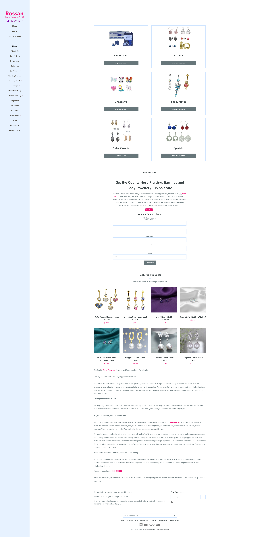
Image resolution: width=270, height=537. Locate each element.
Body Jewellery (15, 96)
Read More (149, 210)
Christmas (15, 66)
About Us (15, 51)
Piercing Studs (15, 81)
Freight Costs (14, 130)
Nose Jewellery (14, 91)
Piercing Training (14, 76)
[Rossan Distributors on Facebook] (172, 502)
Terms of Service (163, 520)
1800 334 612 (116, 471)
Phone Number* (150, 236)
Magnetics (15, 101)
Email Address (149, 219)
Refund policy (174, 520)
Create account (15, 36)
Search (123, 520)
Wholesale (14, 115)
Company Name (150, 245)
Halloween (14, 61)
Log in (14, 31)
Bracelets (15, 106)
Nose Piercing (109, 370)
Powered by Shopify (162, 529)
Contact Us (14, 125)
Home (14, 46)
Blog (15, 120)
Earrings (14, 86)
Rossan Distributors (148, 529)
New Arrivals (14, 56)
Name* (150, 228)
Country (150, 253)
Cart (16, 26)
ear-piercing (175, 422)
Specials (14, 111)
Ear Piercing (15, 71)
